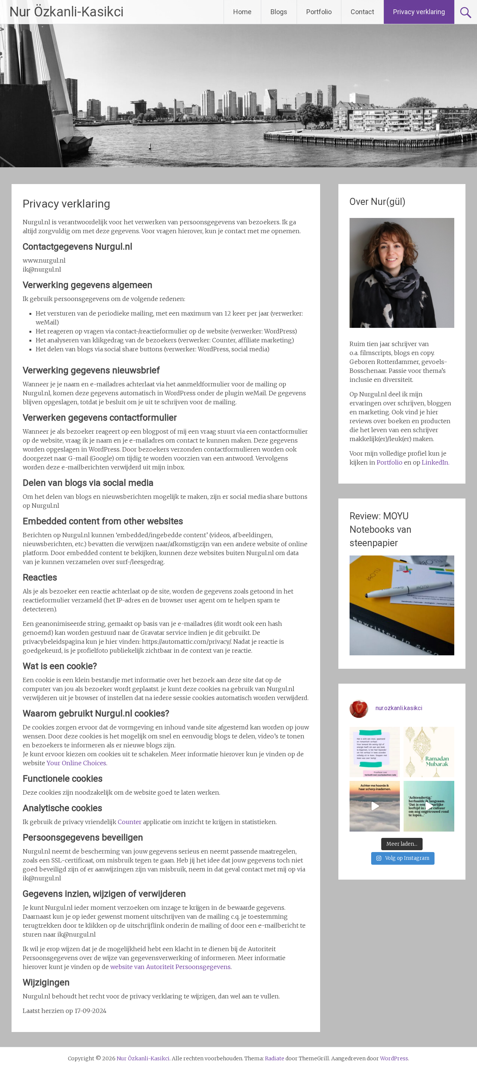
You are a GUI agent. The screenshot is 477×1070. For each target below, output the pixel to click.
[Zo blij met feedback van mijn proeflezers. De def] (375, 752)
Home (242, 12)
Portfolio (319, 12)
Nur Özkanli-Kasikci (66, 12)
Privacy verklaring (419, 12)
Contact (362, 12)
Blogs (279, 12)
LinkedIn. (435, 462)
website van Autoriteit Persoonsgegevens (170, 967)
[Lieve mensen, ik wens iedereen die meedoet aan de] (429, 752)
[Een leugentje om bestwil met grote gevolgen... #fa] (375, 806)
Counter (130, 822)
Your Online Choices (76, 763)
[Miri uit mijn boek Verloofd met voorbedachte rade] (429, 806)
